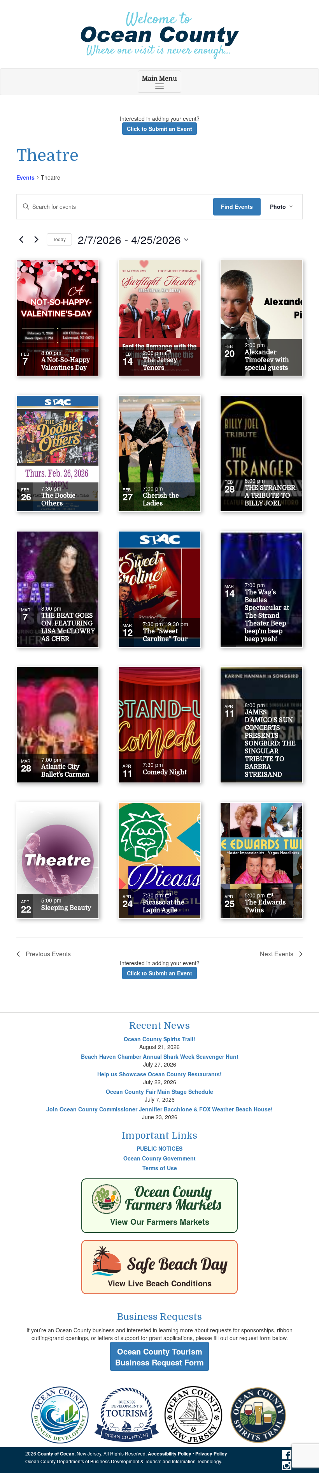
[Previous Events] (21, 239)
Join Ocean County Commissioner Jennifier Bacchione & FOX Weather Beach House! (159, 1109)
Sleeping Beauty (66, 907)
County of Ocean (55, 1453)
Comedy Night (165, 772)
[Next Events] (36, 239)
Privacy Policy (211, 1453)
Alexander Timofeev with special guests (267, 360)
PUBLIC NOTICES (159, 1148)
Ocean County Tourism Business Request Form (159, 1357)
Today (59, 239)
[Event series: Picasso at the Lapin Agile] (168, 895)
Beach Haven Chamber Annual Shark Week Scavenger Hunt (159, 1056)
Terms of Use (159, 1168)
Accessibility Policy (169, 1453)
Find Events (237, 206)
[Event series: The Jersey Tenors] (168, 353)
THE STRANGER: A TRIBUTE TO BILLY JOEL (271, 495)
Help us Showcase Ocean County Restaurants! (159, 1074)
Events (25, 177)
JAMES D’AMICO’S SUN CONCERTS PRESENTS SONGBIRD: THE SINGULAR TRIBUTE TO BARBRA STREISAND (270, 743)
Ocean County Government (159, 1158)
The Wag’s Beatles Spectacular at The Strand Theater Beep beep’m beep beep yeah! (267, 616)
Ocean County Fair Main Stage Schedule (159, 1091)
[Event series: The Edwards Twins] (270, 895)
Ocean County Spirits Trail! (159, 1039)
